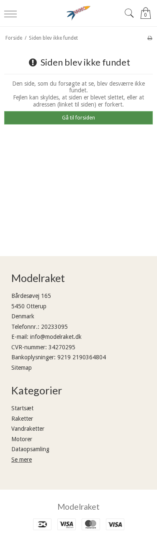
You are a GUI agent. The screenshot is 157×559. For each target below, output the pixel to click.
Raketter (22, 418)
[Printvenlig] (150, 38)
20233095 (54, 326)
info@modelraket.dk (56, 336)
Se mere (21, 459)
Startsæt (22, 408)
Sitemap (21, 367)
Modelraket (78, 506)
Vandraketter (27, 428)
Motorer (21, 439)
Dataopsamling (30, 449)
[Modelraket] (79, 13)
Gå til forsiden (78, 118)
